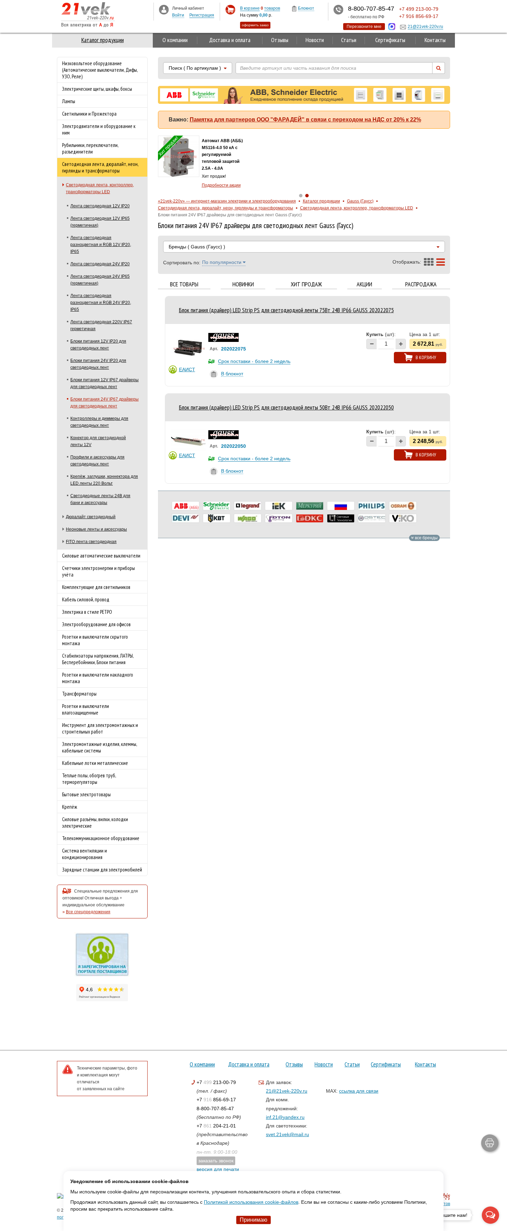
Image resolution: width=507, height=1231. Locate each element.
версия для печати (218, 1169)
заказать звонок (215, 1160)
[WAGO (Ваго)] (247, 518)
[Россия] (341, 505)
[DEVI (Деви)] (185, 518)
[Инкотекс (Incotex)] (310, 505)
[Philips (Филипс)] (372, 505)
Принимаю (253, 1220)
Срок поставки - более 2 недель (254, 361)
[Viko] (403, 518)
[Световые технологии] (341, 518)
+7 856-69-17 (216, 1099)
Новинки (243, 284)
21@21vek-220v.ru (286, 1091)
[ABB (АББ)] (185, 505)
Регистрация (201, 15)
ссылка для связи (358, 1091)
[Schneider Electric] (216, 505)
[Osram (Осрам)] (403, 505)
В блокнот (232, 373)
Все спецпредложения (88, 911)
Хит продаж (306, 284)
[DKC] (310, 518)
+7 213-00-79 (216, 1082)
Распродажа (421, 284)
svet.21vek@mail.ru (287, 1134)
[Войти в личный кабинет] (164, 9)
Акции (364, 284)
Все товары (184, 284)
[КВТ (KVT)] (216, 518)
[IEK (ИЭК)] (278, 505)
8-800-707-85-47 (215, 1108)
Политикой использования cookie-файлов (251, 1202)
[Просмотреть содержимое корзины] (230, 10)
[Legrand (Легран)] (247, 505)
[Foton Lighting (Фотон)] (278, 518)
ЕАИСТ (187, 369)
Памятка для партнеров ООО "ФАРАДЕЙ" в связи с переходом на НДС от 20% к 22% (305, 119)
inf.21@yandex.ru (285, 1117)
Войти (178, 15)
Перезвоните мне (364, 26)
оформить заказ (255, 25)
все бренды (426, 537)
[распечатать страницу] (489, 1143)
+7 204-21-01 (216, 1126)
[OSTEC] (372, 518)
